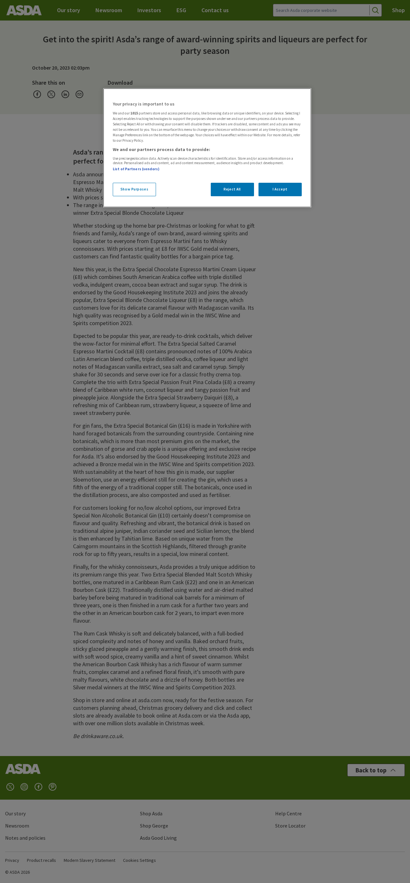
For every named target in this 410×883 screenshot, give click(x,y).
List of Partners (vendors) (136, 169)
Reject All (232, 189)
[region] (207, 147)
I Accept (280, 189)
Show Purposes (134, 189)
